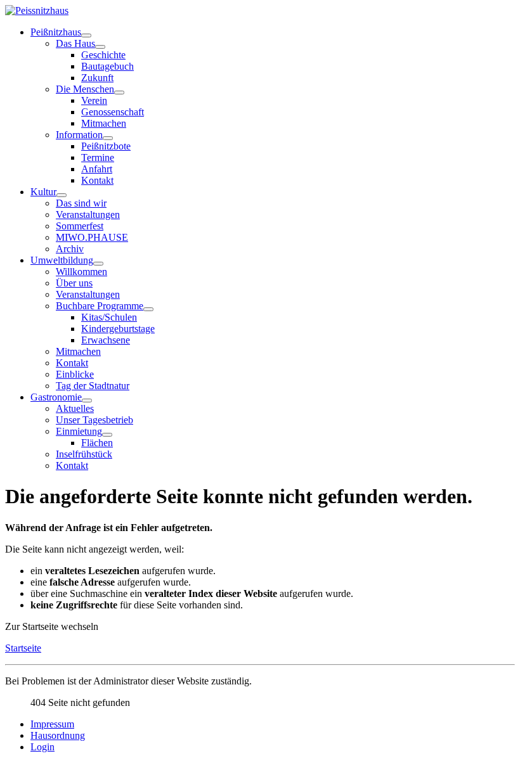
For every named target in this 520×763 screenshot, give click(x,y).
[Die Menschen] (119, 92)
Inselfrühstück (84, 454)
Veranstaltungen (88, 214)
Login (42, 746)
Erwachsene (105, 340)
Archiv (70, 248)
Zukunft (97, 77)
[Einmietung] (107, 435)
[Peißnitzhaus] (86, 35)
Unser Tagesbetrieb (94, 419)
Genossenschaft (112, 111)
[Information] (108, 138)
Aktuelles (75, 408)
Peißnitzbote (106, 146)
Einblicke (75, 374)
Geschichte (103, 54)
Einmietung (79, 431)
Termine (97, 157)
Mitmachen (103, 123)
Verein (94, 100)
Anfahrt (96, 169)
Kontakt (97, 180)
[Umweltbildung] (98, 264)
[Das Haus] (100, 47)
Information (79, 134)
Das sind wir (81, 203)
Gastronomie (56, 397)
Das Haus (75, 43)
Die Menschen (85, 89)
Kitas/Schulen (109, 317)
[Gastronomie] (87, 400)
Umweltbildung (61, 260)
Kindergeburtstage (118, 328)
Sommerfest (79, 226)
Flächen (97, 442)
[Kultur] (61, 195)
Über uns (74, 283)
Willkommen (81, 271)
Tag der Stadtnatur (92, 385)
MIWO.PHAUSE (92, 237)
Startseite (23, 648)
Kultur (43, 191)
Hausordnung (57, 735)
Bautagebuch (107, 66)
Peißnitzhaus (55, 32)
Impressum (52, 724)
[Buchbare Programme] (148, 309)
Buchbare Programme (99, 305)
